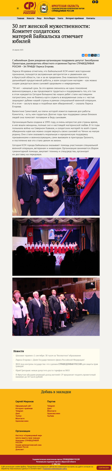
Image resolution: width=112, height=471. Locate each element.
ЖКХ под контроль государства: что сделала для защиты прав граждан (55, 365)
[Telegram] (98, 55)
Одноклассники (22, 421)
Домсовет (20, 449)
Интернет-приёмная (75, 18)
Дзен (18, 413)
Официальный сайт (23, 406)
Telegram (19, 411)
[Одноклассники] (86, 55)
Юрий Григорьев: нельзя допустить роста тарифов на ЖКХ (41, 370)
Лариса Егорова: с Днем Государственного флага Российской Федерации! (49, 360)
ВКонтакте (20, 418)
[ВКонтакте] (83, 55)
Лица (39, 18)
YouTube (50, 416)
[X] (92, 55)
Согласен (104, 468)
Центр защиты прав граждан (28, 438)
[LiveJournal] (95, 55)
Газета (60, 18)
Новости (30, 18)
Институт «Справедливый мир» (29, 435)
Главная (20, 18)
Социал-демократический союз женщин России (28, 446)
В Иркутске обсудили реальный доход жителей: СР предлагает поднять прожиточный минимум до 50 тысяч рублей (54, 376)
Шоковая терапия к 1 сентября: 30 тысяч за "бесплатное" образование (47, 356)
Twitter (19, 416)
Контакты (90, 18)
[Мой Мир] (89, 55)
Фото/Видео (49, 18)
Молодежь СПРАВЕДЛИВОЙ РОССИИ (27, 441)
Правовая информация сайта (55, 469)
